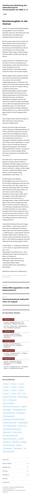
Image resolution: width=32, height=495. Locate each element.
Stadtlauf (23, 442)
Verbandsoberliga (8, 451)
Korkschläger (7, 409)
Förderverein (13, 400)
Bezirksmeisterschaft (9, 397)
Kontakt (5, 478)
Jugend (20, 275)
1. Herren (13, 384)
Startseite (5, 459)
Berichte (15, 275)
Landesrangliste (23, 422)
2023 (19, 393)
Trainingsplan (18, 448)
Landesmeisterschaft (9, 422)
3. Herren (6, 390)
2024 (24, 393)
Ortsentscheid (17, 432)
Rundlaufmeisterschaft (10, 435)
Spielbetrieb (6, 467)
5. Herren (21, 390)
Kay (3, 275)
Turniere (24, 275)
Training (18, 445)
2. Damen (14, 387)
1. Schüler (6, 387)
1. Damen (6, 384)
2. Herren (21, 387)
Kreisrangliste (21, 413)
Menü (5, 14)
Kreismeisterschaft (9, 413)
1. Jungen (21, 384)
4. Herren (13, 390)
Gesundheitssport (8, 403)
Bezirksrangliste (6, 277)
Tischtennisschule (8, 445)
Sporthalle (16, 442)
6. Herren (6, 393)
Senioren (21, 439)
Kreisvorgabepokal (9, 416)
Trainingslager (7, 448)
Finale (5, 400)
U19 (25, 448)
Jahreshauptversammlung (11, 406)
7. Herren (13, 393)
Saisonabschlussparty (10, 439)
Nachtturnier (22, 426)
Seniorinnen (7, 442)
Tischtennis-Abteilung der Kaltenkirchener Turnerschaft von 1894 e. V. (15, 7)
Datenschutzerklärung (8, 490)
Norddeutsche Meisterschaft (12, 429)
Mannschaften (6, 463)
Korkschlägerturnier (19, 409)
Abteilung (5, 475)
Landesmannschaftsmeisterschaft (13, 419)
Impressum (6, 482)
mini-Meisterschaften (9, 426)
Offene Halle (7, 432)
